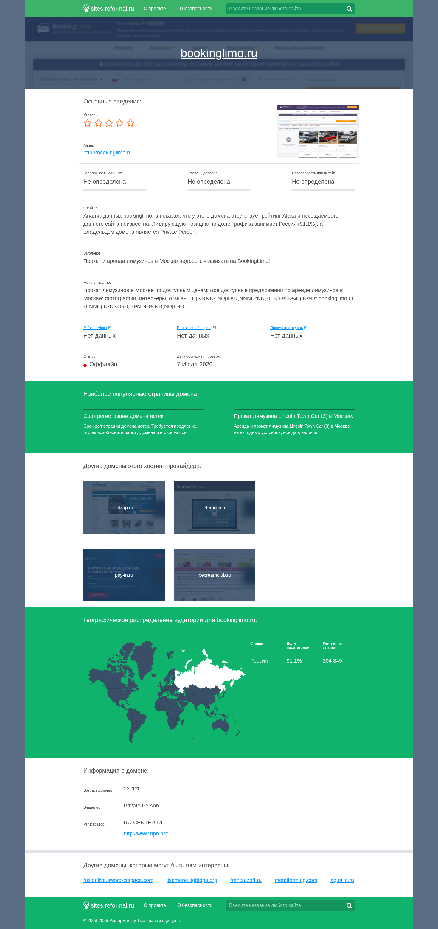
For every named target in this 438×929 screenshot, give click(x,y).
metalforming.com (296, 880)
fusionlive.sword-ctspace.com (118, 880)
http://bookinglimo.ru (107, 153)
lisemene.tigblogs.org (192, 880)
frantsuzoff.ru (246, 880)
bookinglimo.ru (219, 53)
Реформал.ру (122, 920)
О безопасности (194, 8)
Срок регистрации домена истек (123, 416)
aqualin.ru (342, 880)
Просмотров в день (286, 328)
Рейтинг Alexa (95, 328)
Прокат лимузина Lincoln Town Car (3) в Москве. (293, 416)
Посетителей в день (194, 328)
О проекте (155, 8)
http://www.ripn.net (146, 834)
